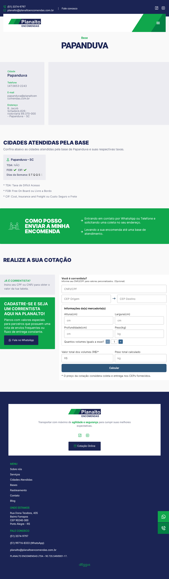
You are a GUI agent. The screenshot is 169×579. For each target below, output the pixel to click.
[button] (158, 23)
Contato (14, 495)
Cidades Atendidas (21, 479)
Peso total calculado (127, 352)
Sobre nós (16, 469)
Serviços (15, 474)
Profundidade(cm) (75, 327)
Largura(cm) (122, 314)
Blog (12, 500)
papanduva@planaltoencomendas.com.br (22, 97)
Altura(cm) (70, 314)
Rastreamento (18, 490)
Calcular (114, 368)
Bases (13, 485)
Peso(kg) (120, 327)
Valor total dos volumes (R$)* (80, 352)
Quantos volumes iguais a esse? (92, 341)
